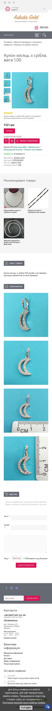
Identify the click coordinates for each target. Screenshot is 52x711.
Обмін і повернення (12, 661)
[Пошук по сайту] (44, 35)
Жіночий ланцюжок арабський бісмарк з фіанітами (12, 242)
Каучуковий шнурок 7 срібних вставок (12, 211)
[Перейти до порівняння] (11, 140)
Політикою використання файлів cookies (23, 702)
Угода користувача (12, 664)
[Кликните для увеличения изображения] (26, 315)
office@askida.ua (10, 620)
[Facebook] (6, 588)
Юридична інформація (13, 653)
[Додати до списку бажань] (6, 140)
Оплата (7, 655)
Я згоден (26, 708)
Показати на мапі (10, 638)
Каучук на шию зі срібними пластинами (36, 211)
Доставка (8, 658)
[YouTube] (16, 588)
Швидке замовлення (29, 141)
